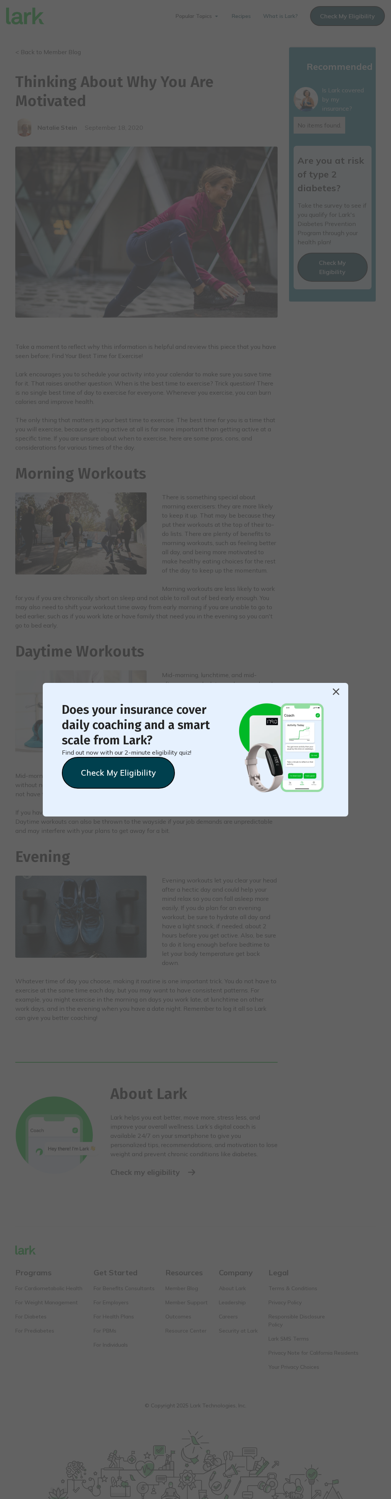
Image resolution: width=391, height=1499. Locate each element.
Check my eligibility (118, 773)
